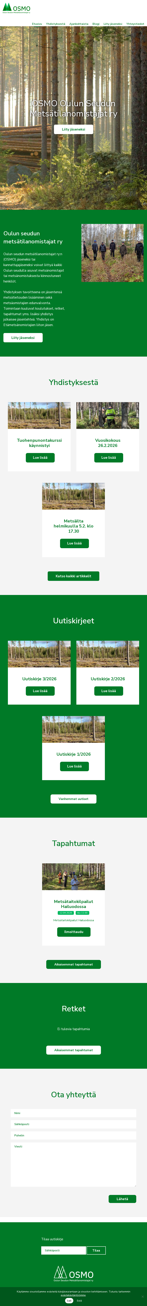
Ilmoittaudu (73, 932)
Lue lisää (40, 457)
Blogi (96, 24)
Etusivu (37, 24)
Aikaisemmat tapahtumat (73, 964)
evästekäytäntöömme (73, 1295)
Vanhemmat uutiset (73, 799)
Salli (69, 1300)
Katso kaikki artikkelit (73, 576)
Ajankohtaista (78, 24)
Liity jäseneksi (113, 24)
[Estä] (142, 1296)
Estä (79, 1300)
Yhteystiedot (135, 24)
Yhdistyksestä (55, 24)
